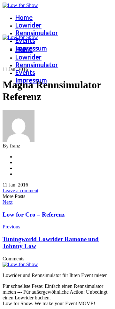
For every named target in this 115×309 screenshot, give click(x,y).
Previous (11, 226)
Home (24, 17)
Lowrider (28, 25)
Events (25, 40)
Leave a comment (20, 190)
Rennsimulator (36, 32)
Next (7, 202)
